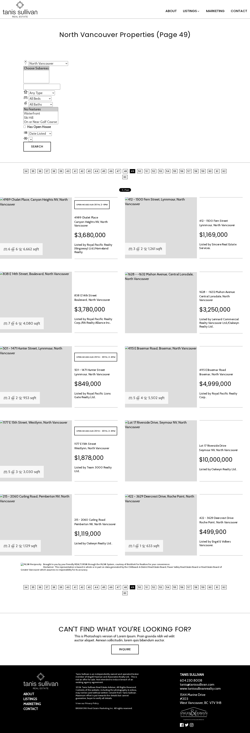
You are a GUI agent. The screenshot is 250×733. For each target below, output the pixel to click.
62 (224, 171)
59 (203, 171)
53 (160, 171)
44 (96, 171)
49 (132, 171)
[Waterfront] (41, 113)
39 (60, 171)
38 (54, 171)
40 (68, 171)
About (171, 11)
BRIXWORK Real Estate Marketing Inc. (94, 708)
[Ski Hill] (41, 118)
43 (89, 171)
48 (125, 171)
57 (189, 171)
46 (111, 171)
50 (139, 171)
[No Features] (41, 109)
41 (75, 171)
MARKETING (215, 11)
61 (217, 171)
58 (196, 171)
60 (210, 171)
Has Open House (39, 127)
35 (33, 171)
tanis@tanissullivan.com (197, 684)
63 (125, 177)
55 (174, 171)
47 (118, 171)
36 (40, 171)
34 (26, 171)
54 (167, 171)
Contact (239, 11)
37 (47, 171)
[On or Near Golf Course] (41, 122)
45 (103, 171)
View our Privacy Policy (87, 703)
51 (146, 171)
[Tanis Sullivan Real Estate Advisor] (20, 9)
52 (153, 171)
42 (82, 171)
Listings (190, 11)
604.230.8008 (191, 680)
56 (182, 171)
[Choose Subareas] (36, 68)
